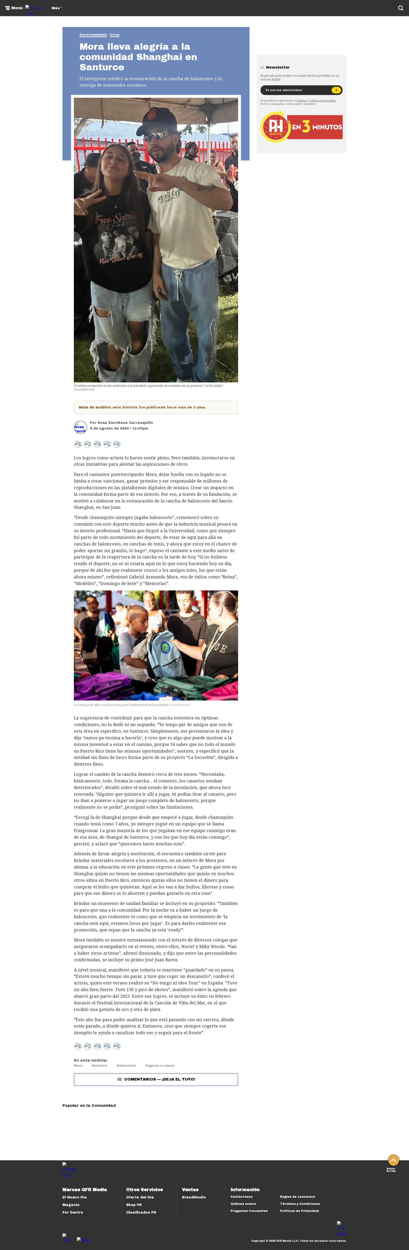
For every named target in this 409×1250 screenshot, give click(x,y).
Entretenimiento (93, 34)
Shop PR (134, 1205)
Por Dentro (72, 1212)
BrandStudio (194, 1197)
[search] (400, 8)
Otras (115, 34)
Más (56, 8)
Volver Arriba (391, 1169)
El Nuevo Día (74, 1197)
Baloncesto (126, 1065)
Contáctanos (242, 1196)
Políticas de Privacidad (299, 1211)
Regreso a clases (159, 1065)
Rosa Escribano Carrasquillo (125, 423)
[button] (87, 444)
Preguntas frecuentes (249, 1211)
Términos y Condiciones (300, 1204)
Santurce (99, 1065)
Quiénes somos (243, 1204)
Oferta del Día (140, 1197)
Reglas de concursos (297, 1196)
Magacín (71, 1205)
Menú (17, 8)
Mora (78, 1065)
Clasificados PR (141, 1212)
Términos (301, 100)
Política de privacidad (322, 100)
